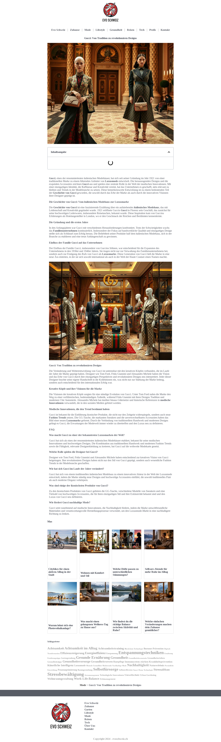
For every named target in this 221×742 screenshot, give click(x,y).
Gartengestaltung (68, 658)
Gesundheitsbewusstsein (137, 658)
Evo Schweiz (58, 30)
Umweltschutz (132, 675)
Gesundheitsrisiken (156, 658)
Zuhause (75, 30)
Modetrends (107, 666)
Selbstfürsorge (105, 669)
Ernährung (168, 653)
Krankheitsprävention (160, 661)
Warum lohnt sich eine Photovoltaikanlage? (60, 627)
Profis (152, 30)
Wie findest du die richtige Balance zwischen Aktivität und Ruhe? (125, 626)
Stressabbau (162, 669)
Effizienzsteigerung (72, 653)
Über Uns (89, 725)
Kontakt (165, 30)
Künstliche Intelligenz (60, 665)
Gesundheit (116, 30)
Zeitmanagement (107, 679)
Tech (141, 30)
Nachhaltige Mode (119, 666)
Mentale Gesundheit (94, 666)
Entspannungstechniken (141, 652)
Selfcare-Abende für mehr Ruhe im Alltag (156, 570)
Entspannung (112, 653)
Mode (87, 30)
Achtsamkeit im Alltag (81, 648)
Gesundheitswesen (102, 661)
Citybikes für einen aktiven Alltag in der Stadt (59, 572)
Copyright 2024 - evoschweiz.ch (110, 738)
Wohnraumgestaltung (60, 678)
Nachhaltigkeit (138, 665)
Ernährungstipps (53, 658)
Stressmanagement (92, 675)
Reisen (130, 30)
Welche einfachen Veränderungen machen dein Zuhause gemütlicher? (158, 626)
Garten (88, 709)
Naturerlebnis (156, 665)
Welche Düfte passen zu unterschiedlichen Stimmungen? (126, 572)
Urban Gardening (148, 675)
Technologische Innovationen (112, 675)
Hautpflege (118, 662)
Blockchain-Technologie (134, 649)
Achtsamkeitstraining (111, 648)
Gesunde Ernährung (93, 657)
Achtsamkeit (55, 648)
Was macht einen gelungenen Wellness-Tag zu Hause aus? (94, 624)
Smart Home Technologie (143, 670)
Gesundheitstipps (54, 662)
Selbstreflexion (126, 670)
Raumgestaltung (85, 670)
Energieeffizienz (95, 653)
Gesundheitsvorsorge (76, 661)
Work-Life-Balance (86, 678)
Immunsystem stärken (136, 661)
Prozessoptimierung (67, 670)
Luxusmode (80, 665)
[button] (169, 152)
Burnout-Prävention (154, 648)
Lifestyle (100, 30)
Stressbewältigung (65, 674)
